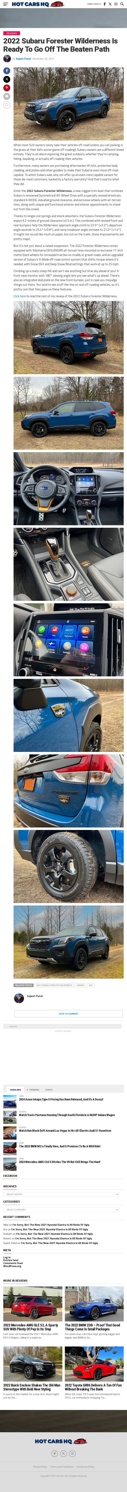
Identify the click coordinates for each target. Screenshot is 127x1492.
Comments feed (13, 1263)
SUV (91, 985)
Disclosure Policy (85, 1467)
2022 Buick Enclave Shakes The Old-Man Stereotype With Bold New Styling (31, 1387)
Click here (20, 296)
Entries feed (10, 1260)
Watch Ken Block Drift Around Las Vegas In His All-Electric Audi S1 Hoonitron (65, 1130)
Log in (7, 1257)
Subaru (80, 985)
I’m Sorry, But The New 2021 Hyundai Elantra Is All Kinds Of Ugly (51, 1225)
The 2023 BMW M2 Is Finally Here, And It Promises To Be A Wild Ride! (59, 1146)
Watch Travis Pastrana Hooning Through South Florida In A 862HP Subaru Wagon (67, 1115)
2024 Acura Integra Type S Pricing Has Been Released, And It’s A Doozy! (61, 1099)
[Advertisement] (63, 18)
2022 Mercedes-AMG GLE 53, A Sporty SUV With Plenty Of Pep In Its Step (30, 1327)
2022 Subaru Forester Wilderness (54, 985)
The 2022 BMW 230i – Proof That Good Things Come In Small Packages (92, 1327)
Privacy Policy (40, 1467)
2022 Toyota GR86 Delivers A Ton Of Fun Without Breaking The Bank (93, 1387)
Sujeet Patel (23, 59)
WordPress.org (12, 1266)
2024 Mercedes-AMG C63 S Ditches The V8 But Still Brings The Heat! (59, 1162)
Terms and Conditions (62, 1467)
